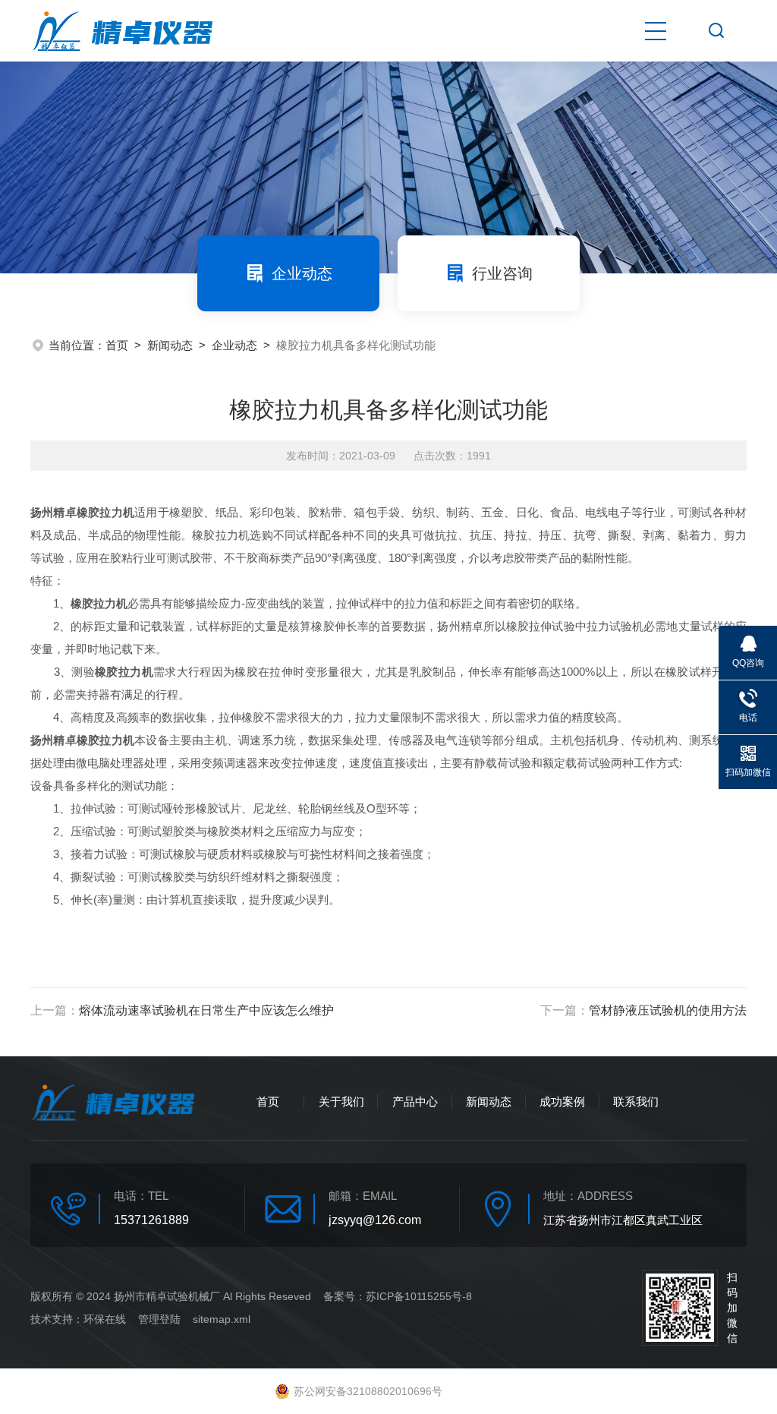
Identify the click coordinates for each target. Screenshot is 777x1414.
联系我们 (636, 1101)
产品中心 (415, 1101)
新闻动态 (170, 345)
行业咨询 (502, 273)
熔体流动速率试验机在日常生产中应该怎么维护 (206, 1010)
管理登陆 (159, 1319)
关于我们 (341, 1101)
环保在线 (104, 1319)
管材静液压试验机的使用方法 (668, 1010)
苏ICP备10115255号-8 (419, 1296)
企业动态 (302, 273)
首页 (116, 345)
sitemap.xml (221, 1319)
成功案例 (562, 1101)
